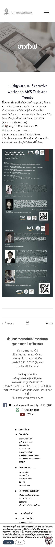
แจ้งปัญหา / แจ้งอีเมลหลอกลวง (29, 495)
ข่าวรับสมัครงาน (24, 485)
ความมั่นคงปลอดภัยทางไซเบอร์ (29, 455)
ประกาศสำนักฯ (24, 475)
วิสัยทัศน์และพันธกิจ (25, 439)
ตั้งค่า (20, 542)
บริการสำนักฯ (24, 429)
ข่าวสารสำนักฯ (23, 472)
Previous (9, 323)
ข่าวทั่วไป (22, 482)
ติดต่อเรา (22, 462)
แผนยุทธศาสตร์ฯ (24, 448)
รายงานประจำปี (24, 445)
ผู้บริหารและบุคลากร (25, 442)
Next (48, 323)
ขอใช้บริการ (23, 502)
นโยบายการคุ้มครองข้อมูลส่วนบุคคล (28, 534)
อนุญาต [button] (8, 542)
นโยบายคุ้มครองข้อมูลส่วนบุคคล (29, 459)
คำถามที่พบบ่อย (25, 513)
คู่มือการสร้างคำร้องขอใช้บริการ (29, 505)
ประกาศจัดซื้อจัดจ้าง (25, 479)
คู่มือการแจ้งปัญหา (25, 498)
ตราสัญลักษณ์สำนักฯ (26, 452)
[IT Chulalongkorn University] (18, 11)
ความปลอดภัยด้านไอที (26, 522)
